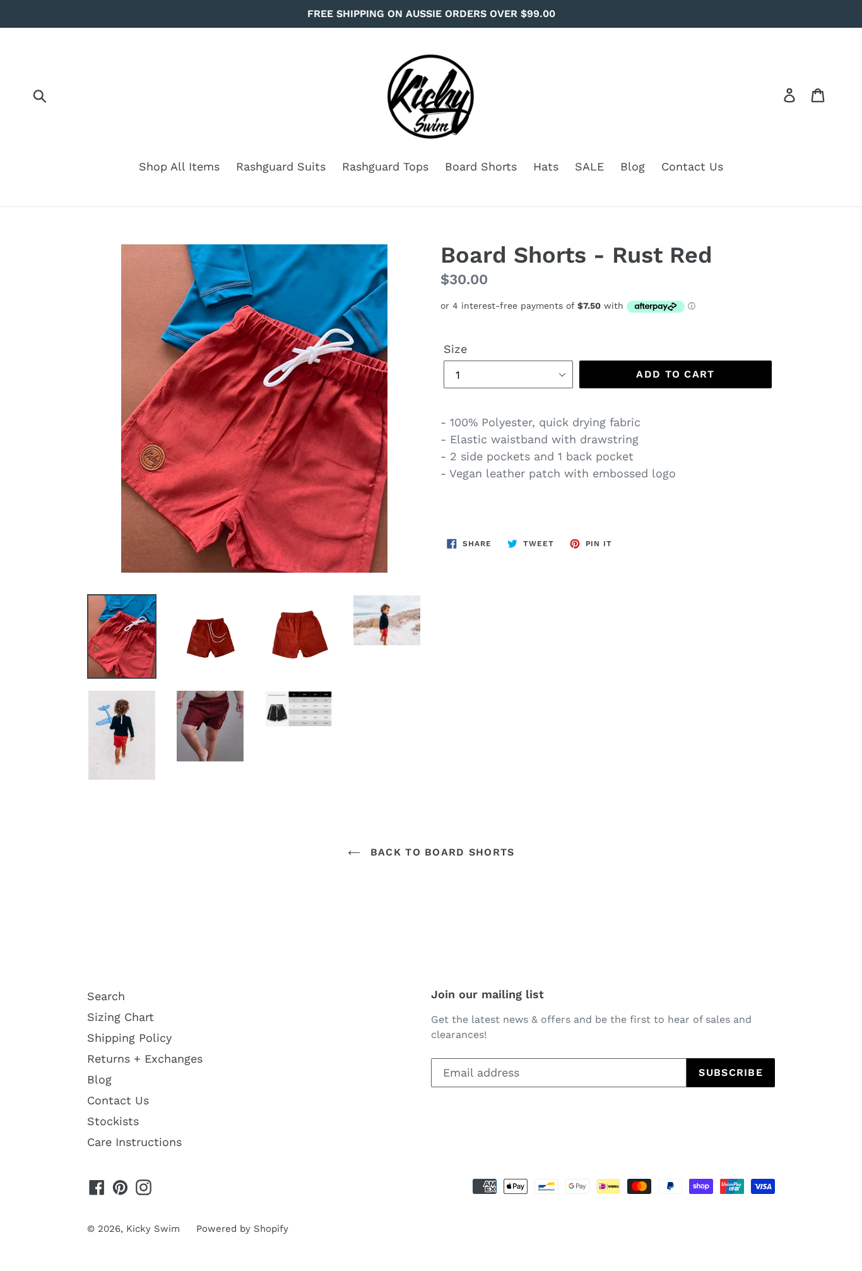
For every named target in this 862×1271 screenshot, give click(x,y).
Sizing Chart (120, 1016)
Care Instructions (134, 1142)
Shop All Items (179, 166)
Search (106, 996)
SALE (589, 166)
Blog (632, 166)
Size (455, 348)
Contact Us (692, 166)
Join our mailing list (487, 994)
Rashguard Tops (385, 166)
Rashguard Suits (281, 166)
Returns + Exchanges (145, 1058)
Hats (545, 166)
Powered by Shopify (242, 1228)
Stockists (113, 1121)
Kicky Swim (153, 1228)
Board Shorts (481, 166)
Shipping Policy (129, 1037)
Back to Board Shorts (441, 852)
